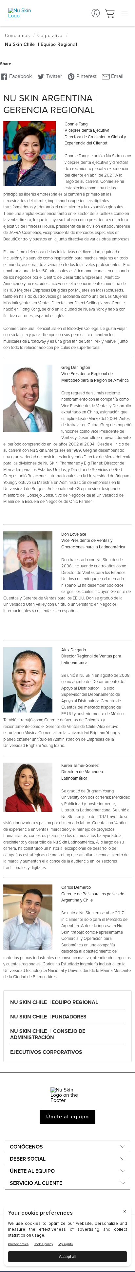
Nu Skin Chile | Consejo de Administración (47, 1034)
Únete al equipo (67, 1116)
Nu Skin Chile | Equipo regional (54, 1002)
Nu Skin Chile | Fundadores (48, 1017)
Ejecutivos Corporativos (46, 1052)
